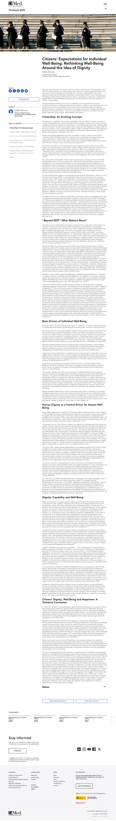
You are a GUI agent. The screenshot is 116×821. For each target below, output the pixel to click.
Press (55, 779)
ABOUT (33, 789)
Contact (55, 785)
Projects (33, 779)
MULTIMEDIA (35, 787)
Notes (12, 157)
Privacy (105, 811)
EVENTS (33, 785)
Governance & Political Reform (18, 785)
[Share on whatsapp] (18, 90)
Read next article (91, 701)
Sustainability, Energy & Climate (18, 779)
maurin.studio (103, 816)
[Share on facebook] (14, 90)
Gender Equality (13, 777)
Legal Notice (98, 811)
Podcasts (56, 777)
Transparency (57, 783)
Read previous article (58, 701)
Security (11, 781)
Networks (34, 775)
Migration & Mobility (15, 783)
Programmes (35, 777)
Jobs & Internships (84, 786)
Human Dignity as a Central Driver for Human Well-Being (23, 141)
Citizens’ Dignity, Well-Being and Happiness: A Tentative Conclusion (22, 152)
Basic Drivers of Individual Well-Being (23, 136)
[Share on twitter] (10, 90)
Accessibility (90, 811)
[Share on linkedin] (22, 90)
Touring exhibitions (59, 781)
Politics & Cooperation (15, 775)
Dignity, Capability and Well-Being (22, 146)
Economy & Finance (14, 787)
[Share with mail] (26, 90)
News (55, 775)
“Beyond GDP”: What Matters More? (23, 132)
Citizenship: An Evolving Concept (21, 128)
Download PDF (24, 99)
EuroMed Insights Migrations (18, 761)
